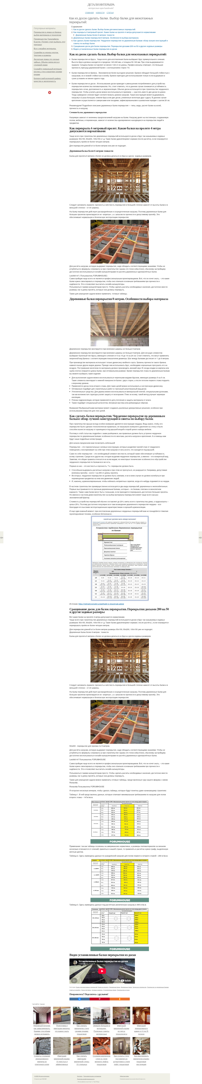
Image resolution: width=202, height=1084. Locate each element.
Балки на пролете (103, 987)
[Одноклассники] (120, 999)
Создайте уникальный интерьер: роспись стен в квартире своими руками (48, 72)
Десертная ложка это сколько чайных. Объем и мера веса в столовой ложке (47, 62)
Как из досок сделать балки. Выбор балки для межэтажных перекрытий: (104, 29)
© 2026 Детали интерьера (41, 1076)
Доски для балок (86, 990)
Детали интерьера (101, 4)
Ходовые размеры (97, 990)
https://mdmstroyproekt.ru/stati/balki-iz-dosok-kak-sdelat (101, 604)
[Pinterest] (100, 999)
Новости (100, 12)
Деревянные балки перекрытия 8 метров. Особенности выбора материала (106, 37)
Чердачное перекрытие (139, 987)
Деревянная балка (114, 987)
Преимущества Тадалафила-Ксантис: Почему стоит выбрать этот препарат (49, 42)
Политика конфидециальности (85, 1079)
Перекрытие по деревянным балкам (158, 987)
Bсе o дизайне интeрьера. (45, 49)
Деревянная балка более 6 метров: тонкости (95, 35)
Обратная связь (124, 1076)
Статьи (110, 12)
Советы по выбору (75, 990)
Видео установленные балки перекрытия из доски (95, 49)
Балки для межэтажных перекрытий (86, 987)
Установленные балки (109, 990)
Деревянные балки (126, 987)
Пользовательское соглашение (92, 1076)
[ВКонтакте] (79, 999)
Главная (89, 12)
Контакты (79, 1076)
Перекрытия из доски (123, 990)
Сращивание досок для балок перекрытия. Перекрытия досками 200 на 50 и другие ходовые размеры (117, 46)
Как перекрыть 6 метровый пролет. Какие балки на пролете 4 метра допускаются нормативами (114, 32)
